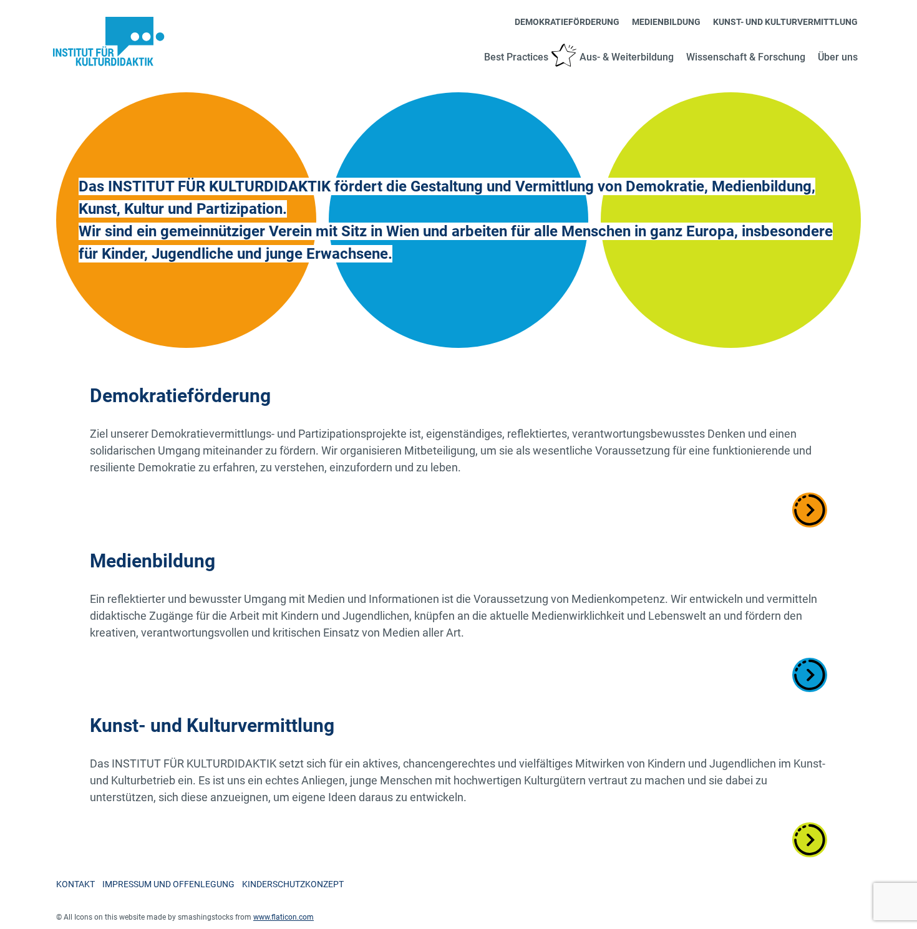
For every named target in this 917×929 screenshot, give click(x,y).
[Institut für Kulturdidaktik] (109, 42)
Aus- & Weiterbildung (627, 57)
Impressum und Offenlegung (168, 884)
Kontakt (75, 884)
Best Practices (516, 57)
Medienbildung (666, 22)
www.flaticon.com (283, 917)
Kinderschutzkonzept (293, 884)
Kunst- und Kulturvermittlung (785, 22)
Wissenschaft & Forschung (745, 57)
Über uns (838, 57)
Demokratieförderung (567, 22)
